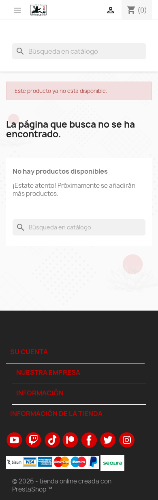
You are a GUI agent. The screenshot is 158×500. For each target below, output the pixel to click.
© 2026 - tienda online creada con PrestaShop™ (61, 485)
